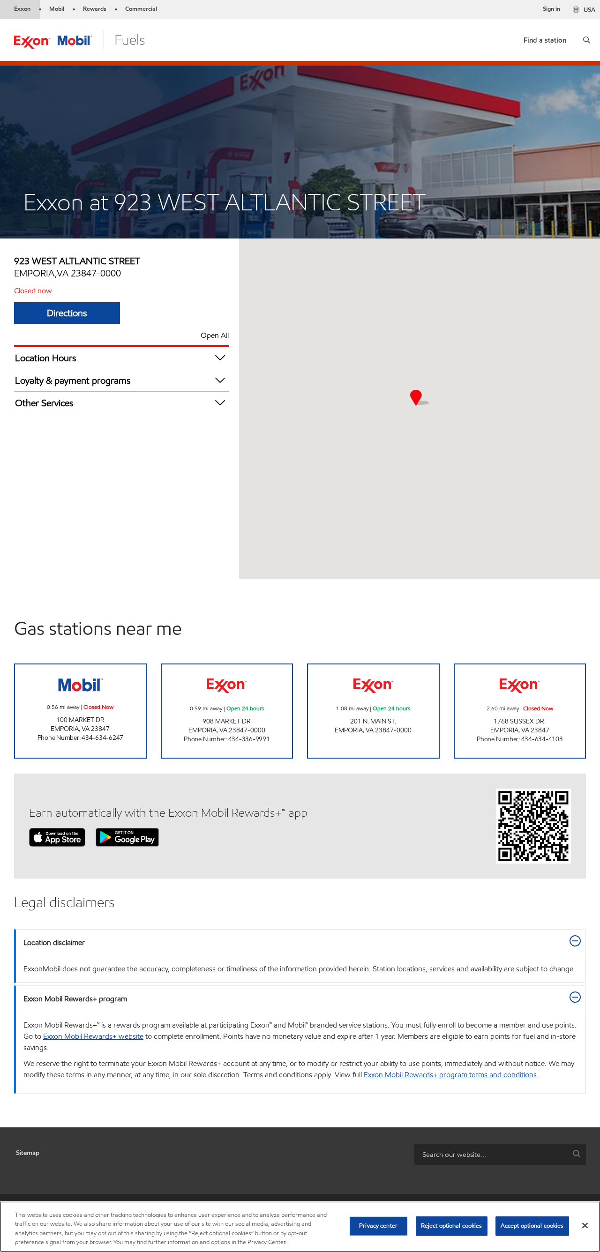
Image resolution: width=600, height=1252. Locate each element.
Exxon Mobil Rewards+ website (93, 1036)
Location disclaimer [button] (54, 942)
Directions (67, 313)
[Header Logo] (79, 39)
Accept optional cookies (532, 1226)
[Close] (585, 1225)
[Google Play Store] (127, 837)
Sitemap (27, 1152)
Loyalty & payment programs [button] (73, 380)
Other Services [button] (44, 403)
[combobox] (500, 1154)
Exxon (22, 9)
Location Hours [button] (45, 358)
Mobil (56, 9)
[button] (586, 40)
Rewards (94, 9)
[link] (545, 38)
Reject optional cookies (451, 1226)
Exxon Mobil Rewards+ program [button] (75, 999)
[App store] (57, 837)
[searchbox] (490, 1154)
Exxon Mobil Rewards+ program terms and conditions (450, 1075)
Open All (215, 335)
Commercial (141, 9)
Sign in (551, 9)
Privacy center (378, 1226)
